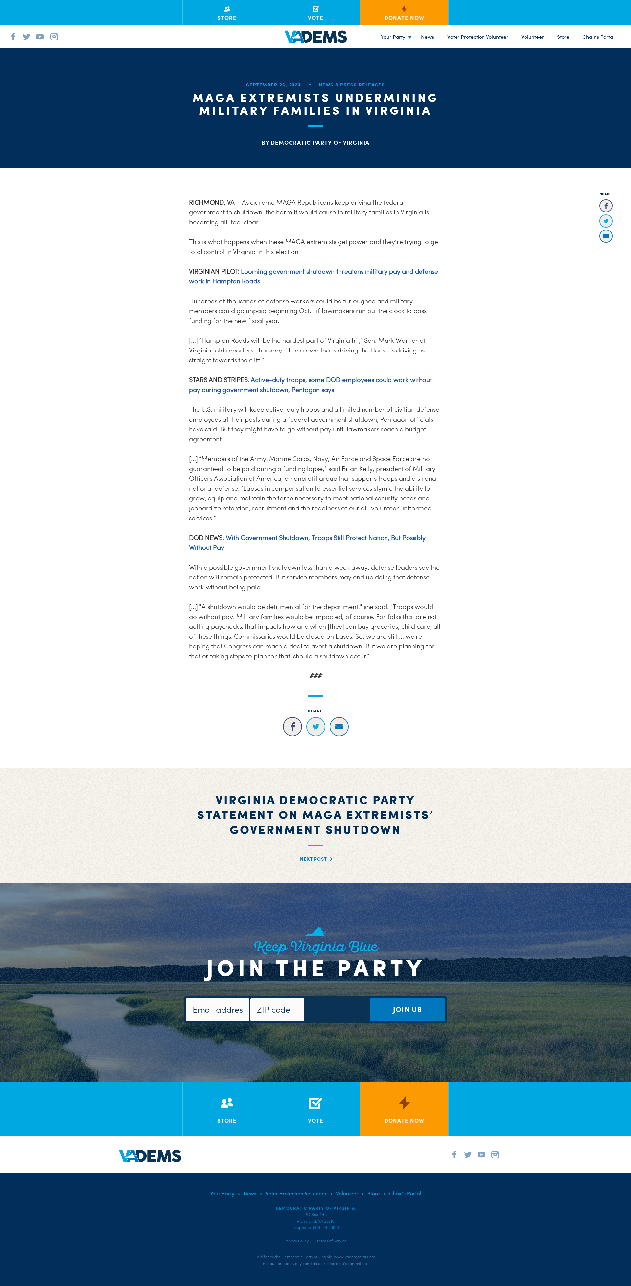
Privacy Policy (296, 1241)
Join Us (407, 1009)
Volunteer (532, 37)
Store (563, 37)
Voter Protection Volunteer (477, 37)
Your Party (393, 37)
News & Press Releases (352, 85)
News (427, 37)
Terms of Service (331, 1241)
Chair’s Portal (598, 37)
